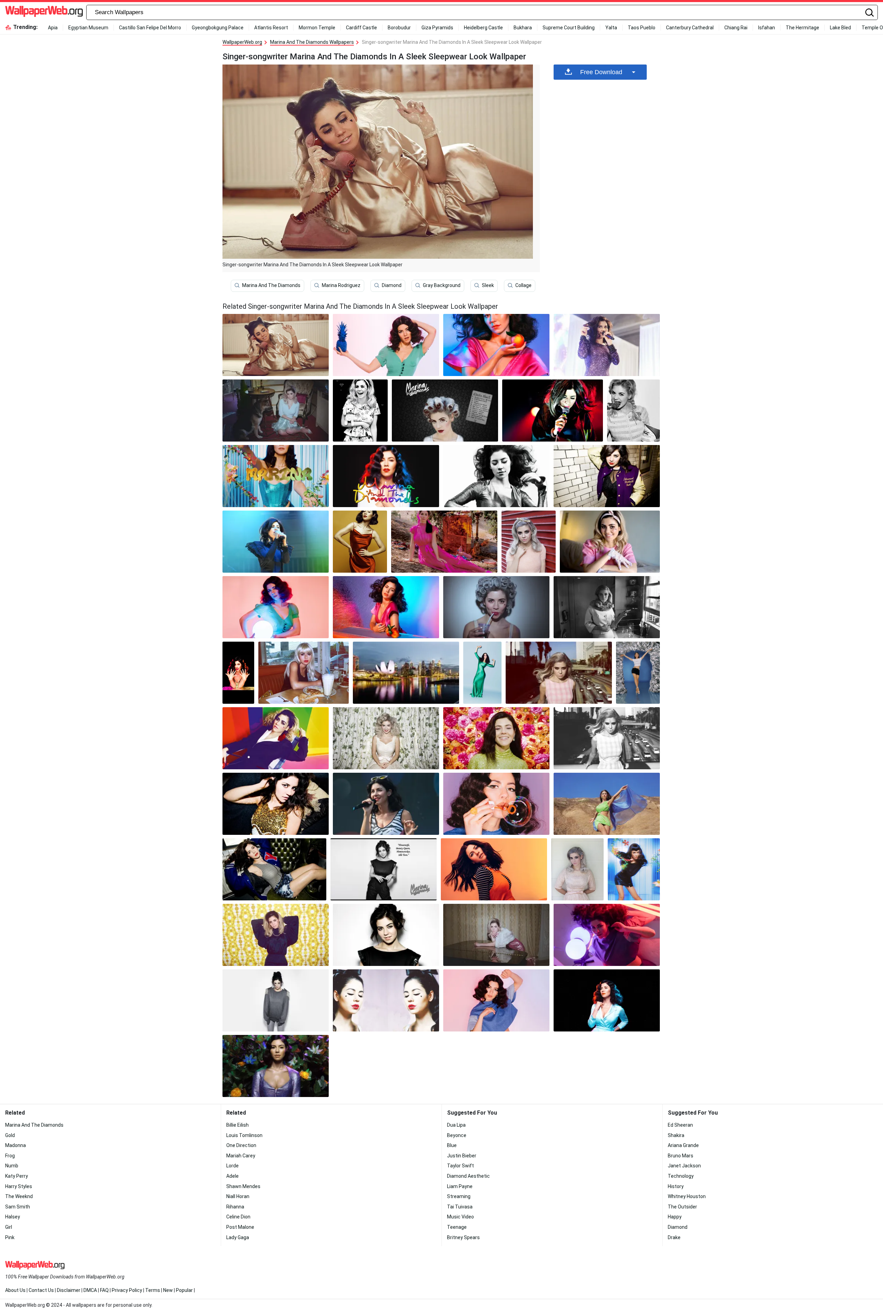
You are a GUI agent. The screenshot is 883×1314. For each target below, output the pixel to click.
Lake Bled (840, 27)
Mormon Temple (317, 27)
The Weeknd (19, 1196)
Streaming (458, 1196)
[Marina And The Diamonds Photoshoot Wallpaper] (607, 738)
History (676, 1186)
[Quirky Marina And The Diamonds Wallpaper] (275, 935)
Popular (184, 1290)
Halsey (12, 1216)
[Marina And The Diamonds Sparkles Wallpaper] (607, 345)
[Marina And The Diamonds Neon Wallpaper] (607, 935)
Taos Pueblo (641, 27)
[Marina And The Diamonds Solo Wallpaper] (607, 1000)
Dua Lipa (456, 1125)
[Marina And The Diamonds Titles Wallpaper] (383, 869)
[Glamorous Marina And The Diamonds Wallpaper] (496, 476)
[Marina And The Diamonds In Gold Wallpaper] (275, 804)
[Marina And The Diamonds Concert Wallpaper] (275, 542)
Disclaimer (68, 1290)
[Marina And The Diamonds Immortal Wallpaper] (275, 1066)
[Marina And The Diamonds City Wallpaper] (559, 673)
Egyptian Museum (88, 27)
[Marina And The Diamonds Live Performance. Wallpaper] (552, 410)
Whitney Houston (687, 1196)
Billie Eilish (237, 1125)
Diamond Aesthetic (468, 1176)
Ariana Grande (683, 1145)
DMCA (90, 1290)
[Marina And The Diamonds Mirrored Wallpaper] (386, 1000)
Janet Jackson (684, 1165)
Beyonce (456, 1135)
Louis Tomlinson (244, 1135)
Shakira (676, 1135)
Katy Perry (16, 1176)
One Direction (241, 1145)
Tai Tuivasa (460, 1206)
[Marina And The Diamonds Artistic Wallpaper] (482, 673)
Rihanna (235, 1206)
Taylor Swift (460, 1165)
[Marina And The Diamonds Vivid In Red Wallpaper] (360, 542)
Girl (8, 1227)
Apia (53, 27)
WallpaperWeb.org (242, 42)
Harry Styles (18, 1186)
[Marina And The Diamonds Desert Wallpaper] (607, 804)
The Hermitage (802, 27)
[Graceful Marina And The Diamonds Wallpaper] (638, 673)
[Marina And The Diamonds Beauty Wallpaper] (238, 673)
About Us (15, 1290)
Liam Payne (460, 1186)
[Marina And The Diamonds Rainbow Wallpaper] (275, 738)
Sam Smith (17, 1206)
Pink (9, 1237)
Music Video (460, 1216)
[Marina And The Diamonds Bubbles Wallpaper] (496, 804)
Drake (674, 1237)
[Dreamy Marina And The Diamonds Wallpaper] (275, 476)
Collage (523, 285)
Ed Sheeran (680, 1125)
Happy (675, 1216)
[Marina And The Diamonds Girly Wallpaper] (610, 542)
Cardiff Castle (361, 27)
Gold (10, 1135)
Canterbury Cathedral (690, 27)
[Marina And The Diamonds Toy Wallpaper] (360, 410)
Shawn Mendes (243, 1186)
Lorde (232, 1165)
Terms (152, 1290)
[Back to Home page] (44, 12)
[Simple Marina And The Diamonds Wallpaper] (275, 1000)
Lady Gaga (237, 1237)
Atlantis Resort (271, 27)
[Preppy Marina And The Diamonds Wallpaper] (607, 476)
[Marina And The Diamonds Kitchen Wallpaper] (607, 607)
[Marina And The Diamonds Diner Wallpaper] (303, 673)
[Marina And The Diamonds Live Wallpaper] (386, 804)
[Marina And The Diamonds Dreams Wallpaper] (634, 869)
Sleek (488, 285)
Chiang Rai (735, 27)
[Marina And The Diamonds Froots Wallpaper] (386, 476)
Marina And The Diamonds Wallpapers (312, 42)
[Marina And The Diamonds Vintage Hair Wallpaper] (496, 607)
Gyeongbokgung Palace (218, 27)
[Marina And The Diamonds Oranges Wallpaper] (496, 345)
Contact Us (41, 1290)
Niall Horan (237, 1196)
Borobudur (399, 27)
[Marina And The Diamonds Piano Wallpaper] (496, 935)
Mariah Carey (240, 1155)
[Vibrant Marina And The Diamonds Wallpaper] (386, 607)
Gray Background (441, 285)
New (168, 1290)
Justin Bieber (461, 1155)
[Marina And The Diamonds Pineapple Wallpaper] (386, 345)
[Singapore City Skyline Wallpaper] (406, 673)
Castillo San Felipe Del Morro (150, 27)
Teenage (457, 1227)
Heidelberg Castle (483, 27)
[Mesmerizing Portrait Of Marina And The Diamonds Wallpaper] (577, 869)
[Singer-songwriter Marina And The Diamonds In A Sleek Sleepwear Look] (275, 345)
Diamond (391, 285)
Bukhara (523, 27)
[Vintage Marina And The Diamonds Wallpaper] (445, 410)
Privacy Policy (127, 1290)
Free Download (601, 72)
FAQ (104, 1290)
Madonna (15, 1145)
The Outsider (682, 1206)
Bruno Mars (680, 1155)
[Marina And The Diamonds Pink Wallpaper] (444, 542)
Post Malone (240, 1227)
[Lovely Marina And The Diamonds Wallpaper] (529, 542)
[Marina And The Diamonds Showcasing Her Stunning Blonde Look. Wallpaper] (386, 738)
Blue (452, 1145)
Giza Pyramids (437, 27)
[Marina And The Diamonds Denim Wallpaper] (496, 1000)
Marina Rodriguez (341, 285)
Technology (681, 1176)
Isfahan (766, 27)
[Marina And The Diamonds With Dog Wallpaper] (275, 410)
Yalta (611, 27)
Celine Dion (238, 1216)
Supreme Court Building (569, 27)
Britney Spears (463, 1237)
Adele (232, 1176)
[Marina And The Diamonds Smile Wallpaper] (386, 935)
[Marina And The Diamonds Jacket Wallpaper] (274, 869)
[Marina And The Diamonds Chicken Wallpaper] (633, 410)
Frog (10, 1155)
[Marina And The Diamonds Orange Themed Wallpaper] (494, 869)
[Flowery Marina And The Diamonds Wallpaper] (496, 738)
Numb (11, 1165)
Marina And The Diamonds (271, 285)
